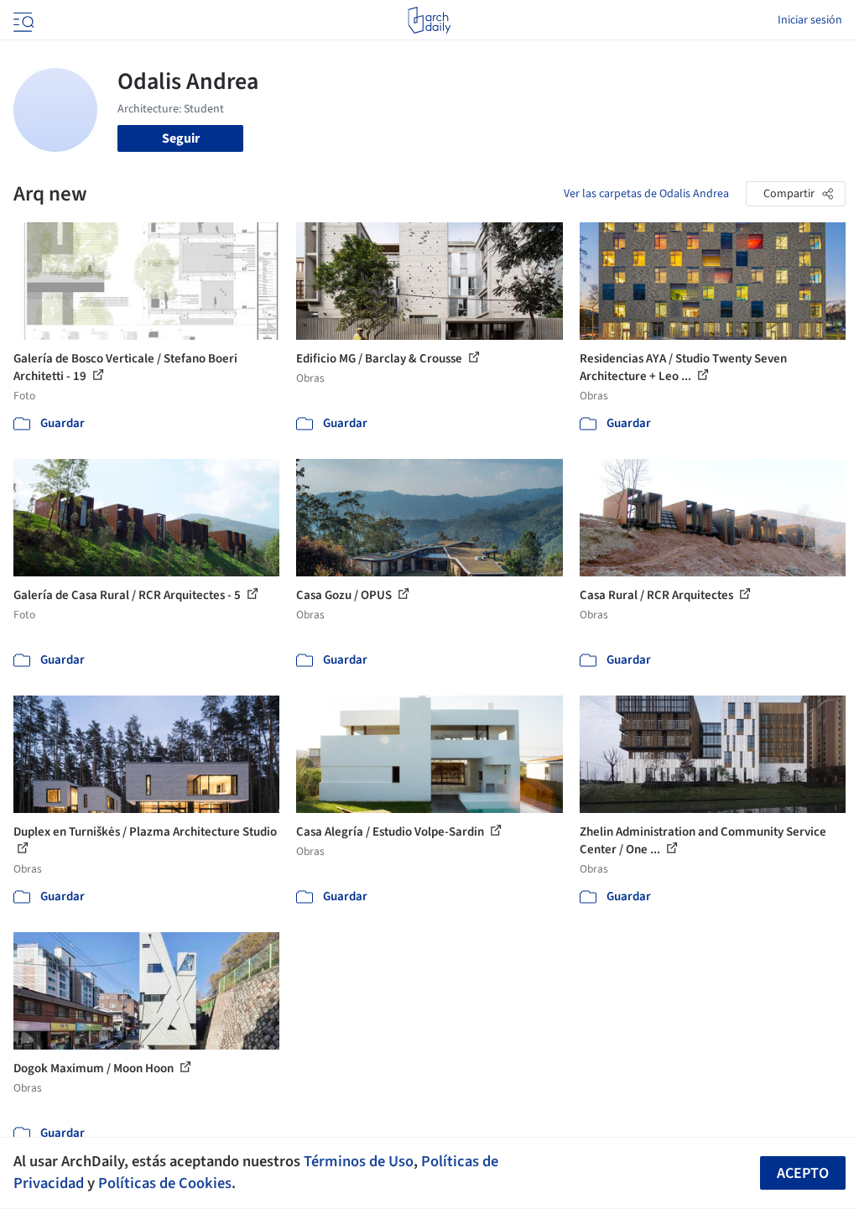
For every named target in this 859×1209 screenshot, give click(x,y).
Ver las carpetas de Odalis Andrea (646, 194)
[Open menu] (22, 20)
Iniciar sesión (810, 20)
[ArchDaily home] (429, 20)
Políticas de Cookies (165, 1183)
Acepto (803, 1173)
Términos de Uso (359, 1161)
